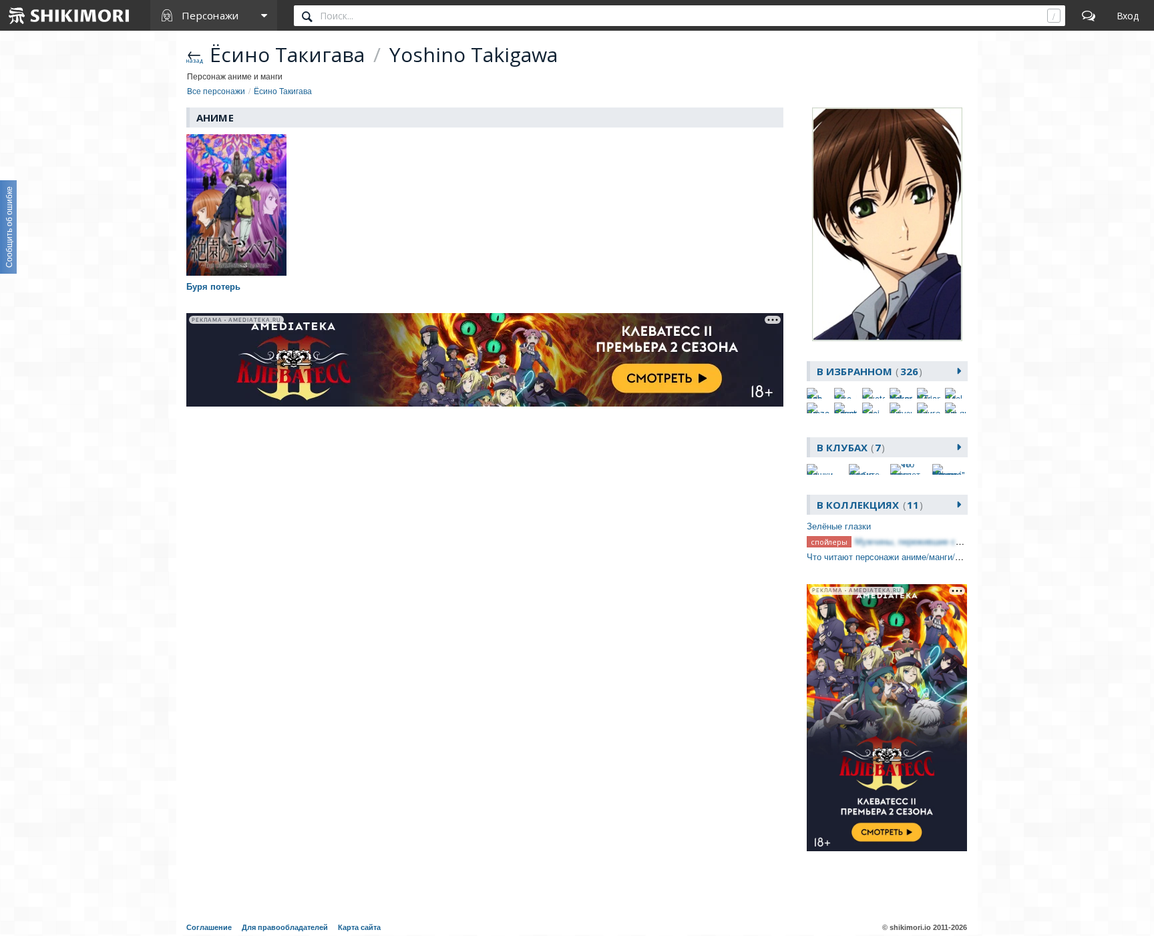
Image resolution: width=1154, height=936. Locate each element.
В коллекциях (868, 504)
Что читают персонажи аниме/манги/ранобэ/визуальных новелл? (939, 556)
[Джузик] (901, 408)
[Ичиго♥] (928, 408)
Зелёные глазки (839, 525)
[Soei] (873, 408)
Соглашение (209, 927)
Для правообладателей (285, 927)
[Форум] (1088, 15)
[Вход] (1128, 15)
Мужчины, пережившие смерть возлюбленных (948, 541)
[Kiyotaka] (873, 393)
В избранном (867, 371)
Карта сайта (359, 927)
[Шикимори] (69, 15)
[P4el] (956, 393)
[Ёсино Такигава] (887, 224)
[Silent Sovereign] (845, 408)
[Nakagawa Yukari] (901, 393)
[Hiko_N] (845, 393)
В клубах (849, 447)
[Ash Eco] (818, 393)
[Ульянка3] (956, 408)
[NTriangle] (928, 393)
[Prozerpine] (818, 408)
